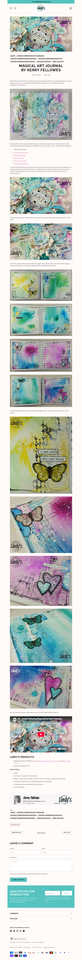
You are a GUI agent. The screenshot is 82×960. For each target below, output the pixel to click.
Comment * (13, 857)
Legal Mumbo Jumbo (49, 947)
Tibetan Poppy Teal (20, 155)
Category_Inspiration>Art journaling (30, 56)
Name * (12, 848)
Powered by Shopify (37, 942)
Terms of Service (37, 947)
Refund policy (27, 947)
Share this (16, 824)
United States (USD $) (19, 939)
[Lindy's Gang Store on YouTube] (23, 931)
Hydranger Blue (19, 158)
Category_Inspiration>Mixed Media (22, 61)
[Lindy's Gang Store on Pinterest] (14, 931)
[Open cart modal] (70, 8)
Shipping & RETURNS (16, 947)
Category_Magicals (44, 61)
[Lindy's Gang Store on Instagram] (17, 931)
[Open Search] (15, 8)
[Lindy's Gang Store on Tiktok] (20, 931)
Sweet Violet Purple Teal (21, 163)
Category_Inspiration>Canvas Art (50, 58)
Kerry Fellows (58, 61)
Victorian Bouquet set (42, 761)
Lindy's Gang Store (25, 942)
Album (12, 56)
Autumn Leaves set (55, 761)
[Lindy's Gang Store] (41, 8)
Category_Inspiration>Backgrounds (23, 58)
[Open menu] (11, 8)
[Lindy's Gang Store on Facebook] (11, 931)
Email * (44, 848)
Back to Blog (41, 832)
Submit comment (18, 879)
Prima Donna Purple (20, 161)
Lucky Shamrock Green (21, 152)
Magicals (20, 83)
